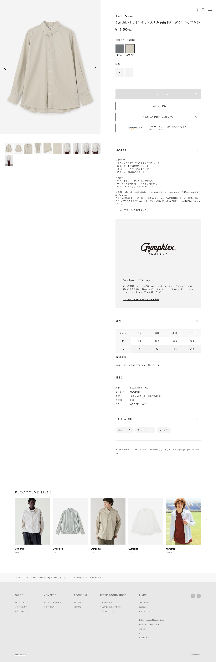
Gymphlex (129, 16)
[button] (96, 68)
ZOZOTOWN (144, 603)
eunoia (142, 629)
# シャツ (164, 430)
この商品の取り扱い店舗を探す (158, 117)
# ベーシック (124, 430)
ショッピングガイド (23, 603)
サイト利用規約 (106, 603)
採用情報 (77, 607)
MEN (126, 450)
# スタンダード (145, 430)
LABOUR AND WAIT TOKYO (150, 625)
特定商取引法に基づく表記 (110, 607)
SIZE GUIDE (120, 357)
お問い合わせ (20, 611)
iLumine (142, 607)
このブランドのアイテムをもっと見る (141, 299)
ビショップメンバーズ (52, 603)
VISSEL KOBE (145, 638)
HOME (118, 450)
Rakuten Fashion (146, 611)
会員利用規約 (49, 607)
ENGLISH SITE (20, 655)
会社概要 (77, 603)
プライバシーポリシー (108, 611)
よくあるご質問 (21, 607)
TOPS (134, 450)
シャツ (143, 450)
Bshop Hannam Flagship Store (151, 620)
